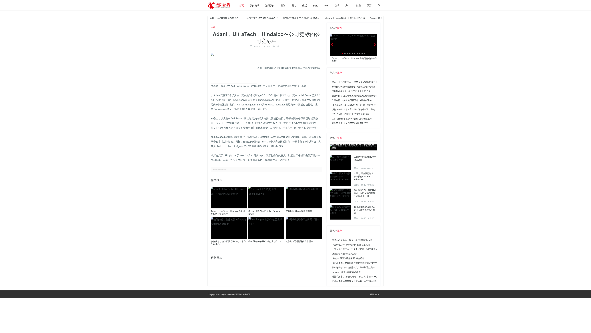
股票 (369, 5)
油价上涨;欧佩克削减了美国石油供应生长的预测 (365, 209)
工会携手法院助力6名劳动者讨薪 (252, 17)
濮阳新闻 (270, 5)
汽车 (326, 5)
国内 (293, 5)
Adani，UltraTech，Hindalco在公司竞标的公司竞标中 (228, 212)
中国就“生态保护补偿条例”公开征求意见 (351, 244)
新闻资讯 (254, 5)
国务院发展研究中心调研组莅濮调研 (292, 17)
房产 (347, 5)
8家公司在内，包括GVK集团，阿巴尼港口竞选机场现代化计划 (365, 192)
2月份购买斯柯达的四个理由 (299, 241)
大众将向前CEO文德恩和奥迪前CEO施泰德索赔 (355, 95)
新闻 (283, 5)
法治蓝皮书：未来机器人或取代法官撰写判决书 (354, 262)
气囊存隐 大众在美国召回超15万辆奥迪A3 (352, 100)
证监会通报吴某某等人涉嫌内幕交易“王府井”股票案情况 (358, 281)
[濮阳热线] (219, 5)
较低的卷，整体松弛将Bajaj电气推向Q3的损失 (228, 243)
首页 (241, 5)
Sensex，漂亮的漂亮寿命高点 (346, 271)
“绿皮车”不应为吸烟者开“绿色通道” (348, 258)
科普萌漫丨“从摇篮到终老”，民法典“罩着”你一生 (355, 276)
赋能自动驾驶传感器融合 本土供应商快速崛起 (354, 86)
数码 (337, 5)
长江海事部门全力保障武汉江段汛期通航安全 (353, 267)
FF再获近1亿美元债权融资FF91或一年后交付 (354, 104)
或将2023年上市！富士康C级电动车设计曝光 (353, 109)
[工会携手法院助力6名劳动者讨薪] (340, 162)
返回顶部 (374, 294)
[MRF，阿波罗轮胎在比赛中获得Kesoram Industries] (340, 179)
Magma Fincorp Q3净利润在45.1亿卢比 (336, 17)
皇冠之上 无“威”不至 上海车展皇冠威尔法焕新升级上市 (358, 82)
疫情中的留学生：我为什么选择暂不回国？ (352, 240)
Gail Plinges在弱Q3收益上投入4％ (264, 241)
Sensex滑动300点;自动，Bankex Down (264, 212)
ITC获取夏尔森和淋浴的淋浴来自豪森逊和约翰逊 (353, 146)
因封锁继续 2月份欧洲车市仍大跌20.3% (351, 91)
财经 (358, 5)
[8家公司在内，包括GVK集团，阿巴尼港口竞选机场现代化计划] (340, 196)
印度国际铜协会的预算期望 (299, 211)
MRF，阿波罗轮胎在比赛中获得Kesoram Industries (365, 176)
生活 (304, 5)
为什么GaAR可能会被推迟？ (215, 17)
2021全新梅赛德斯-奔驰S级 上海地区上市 (352, 118)
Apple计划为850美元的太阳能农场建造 (380, 17)
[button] (342, 53)
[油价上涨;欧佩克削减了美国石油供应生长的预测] (340, 212)
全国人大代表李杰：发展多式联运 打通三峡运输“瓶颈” (358, 249)
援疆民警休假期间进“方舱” (344, 253)
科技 (315, 5)
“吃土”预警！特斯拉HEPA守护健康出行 (350, 113)
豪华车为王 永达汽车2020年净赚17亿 (350, 123)
